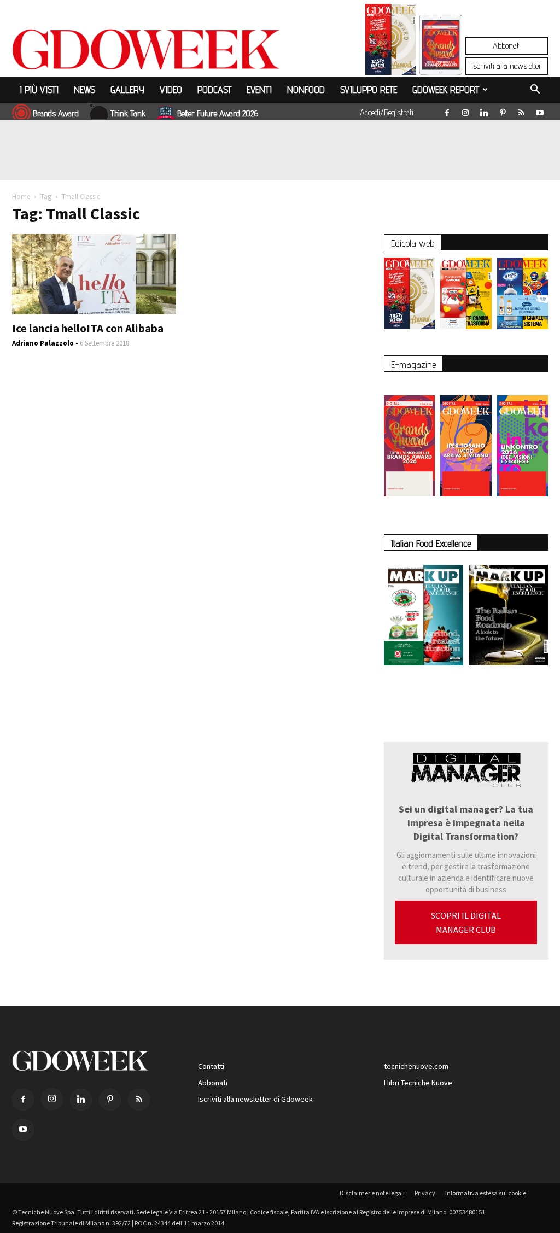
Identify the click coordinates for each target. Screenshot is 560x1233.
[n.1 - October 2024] (508, 617)
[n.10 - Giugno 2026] (522, 296)
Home (21, 196)
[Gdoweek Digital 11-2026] (441, 59)
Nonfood (306, 89)
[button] (535, 90)
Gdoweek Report (445, 89)
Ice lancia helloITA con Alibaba (88, 328)
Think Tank (127, 113)
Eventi (259, 89)
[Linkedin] (484, 110)
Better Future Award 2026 (217, 113)
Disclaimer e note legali (372, 1193)
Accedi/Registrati (386, 112)
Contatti (211, 1066)
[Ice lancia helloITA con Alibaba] (94, 274)
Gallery (127, 89)
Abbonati (507, 45)
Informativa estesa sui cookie (485, 1193)
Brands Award (56, 113)
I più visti (39, 89)
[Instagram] (465, 110)
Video (171, 89)
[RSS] (521, 110)
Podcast (214, 89)
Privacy (425, 1193)
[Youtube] (540, 110)
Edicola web (412, 243)
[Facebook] (447, 110)
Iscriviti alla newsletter (506, 66)
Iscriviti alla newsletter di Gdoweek (255, 1099)
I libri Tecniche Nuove (418, 1083)
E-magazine (413, 364)
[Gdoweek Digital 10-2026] (465, 440)
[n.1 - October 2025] (423, 617)
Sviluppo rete (368, 89)
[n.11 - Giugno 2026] (465, 296)
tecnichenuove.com (416, 1066)
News (84, 89)
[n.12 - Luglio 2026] (390, 42)
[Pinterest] (502, 110)
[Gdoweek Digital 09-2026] (522, 440)
